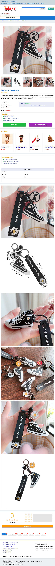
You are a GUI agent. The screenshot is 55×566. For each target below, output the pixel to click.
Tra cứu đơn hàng (31, 3)
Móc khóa (10, 21)
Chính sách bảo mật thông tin (9, 544)
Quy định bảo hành (7, 552)
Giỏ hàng (51, 8)
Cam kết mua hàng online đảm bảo (18, 3)
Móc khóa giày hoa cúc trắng (20, 21)
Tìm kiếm (42, 8)
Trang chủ (3, 21)
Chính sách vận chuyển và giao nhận (10, 542)
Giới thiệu (42, 3)
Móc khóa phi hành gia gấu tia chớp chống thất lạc (36, 146)
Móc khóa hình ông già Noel (6, 146)
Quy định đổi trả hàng (5, 3)
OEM (8, 104)
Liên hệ (37, 3)
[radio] (7, 520)
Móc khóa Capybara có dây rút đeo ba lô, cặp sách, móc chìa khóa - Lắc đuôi (22, 146)
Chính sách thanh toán (7, 546)
